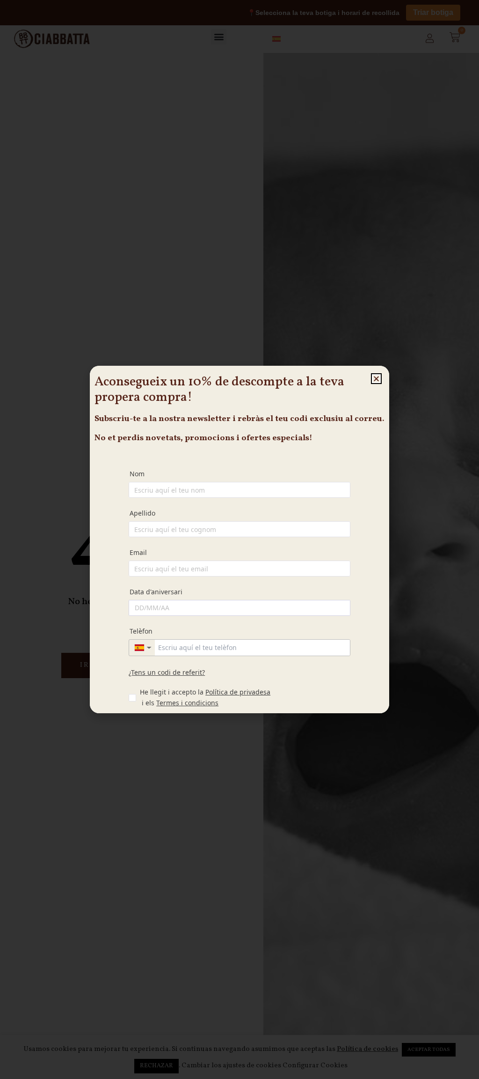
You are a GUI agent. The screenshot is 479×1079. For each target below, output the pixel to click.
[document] (239, 539)
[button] (376, 378)
